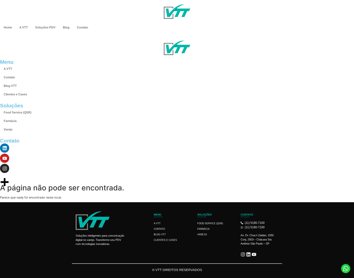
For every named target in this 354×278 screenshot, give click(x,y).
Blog (66, 27)
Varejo (202, 234)
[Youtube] (254, 254)
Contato (82, 27)
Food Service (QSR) (210, 223)
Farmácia (203, 229)
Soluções (204, 214)
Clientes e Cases (165, 240)
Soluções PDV (45, 27)
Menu (157, 214)
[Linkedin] (248, 254)
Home (8, 27)
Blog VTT (160, 234)
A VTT (23, 27)
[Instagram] (243, 254)
